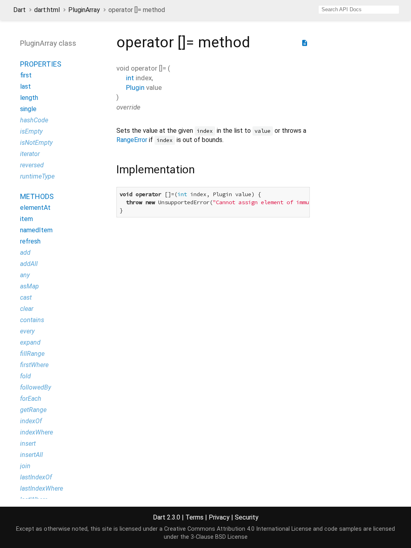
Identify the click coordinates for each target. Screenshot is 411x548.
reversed (32, 165)
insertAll (31, 455)
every (27, 331)
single (28, 109)
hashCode (34, 120)
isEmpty (31, 131)
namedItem (36, 230)
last (25, 86)
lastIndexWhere (41, 488)
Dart (19, 10)
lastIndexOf (36, 477)
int (130, 78)
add (25, 252)
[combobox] (359, 10)
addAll (29, 264)
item (26, 219)
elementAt (35, 207)
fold (25, 376)
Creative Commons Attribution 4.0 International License (237, 529)
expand (30, 342)
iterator (30, 154)
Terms (194, 517)
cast (26, 297)
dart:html (47, 10)
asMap (29, 286)
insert (28, 443)
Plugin (135, 87)
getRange (33, 410)
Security (246, 517)
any (25, 275)
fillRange (32, 353)
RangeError (131, 140)
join (25, 466)
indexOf (31, 421)
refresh (30, 241)
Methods (37, 196)
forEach (30, 398)
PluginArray (84, 10)
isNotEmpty (36, 142)
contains (32, 320)
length (29, 97)
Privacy (219, 517)
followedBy (35, 387)
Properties (40, 64)
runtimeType (37, 176)
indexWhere (36, 432)
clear (26, 309)
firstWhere (34, 365)
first (26, 75)
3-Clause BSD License (219, 537)
